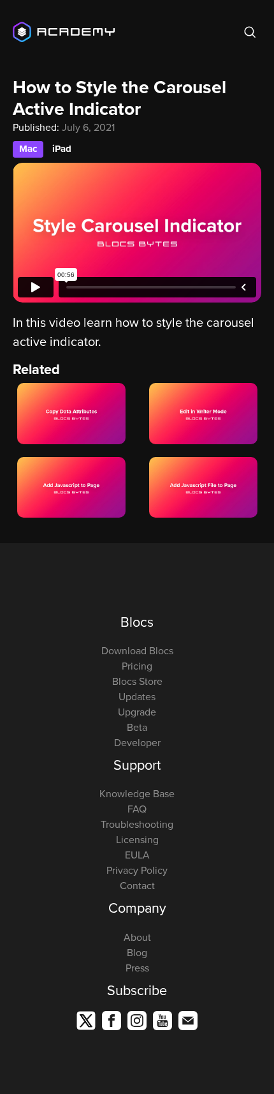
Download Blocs (137, 650)
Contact (137, 885)
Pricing (137, 666)
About (137, 937)
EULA (137, 855)
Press (137, 968)
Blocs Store (137, 681)
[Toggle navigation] (227, 31)
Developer (137, 742)
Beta (137, 727)
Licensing (137, 839)
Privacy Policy (137, 870)
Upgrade (137, 712)
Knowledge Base (137, 793)
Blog (137, 952)
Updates (137, 696)
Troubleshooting (137, 824)
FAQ (137, 809)
